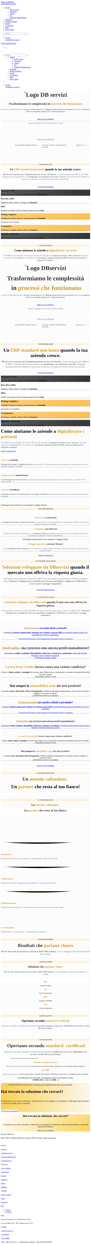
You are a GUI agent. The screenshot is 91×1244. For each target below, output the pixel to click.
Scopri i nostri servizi (8, 451)
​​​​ (9, 1111)
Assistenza (9, 40)
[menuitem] (7, 8)
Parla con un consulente (45, 119)
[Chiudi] (2, 51)
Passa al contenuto (7, 2)
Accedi (7, 38)
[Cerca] (27, 55)
